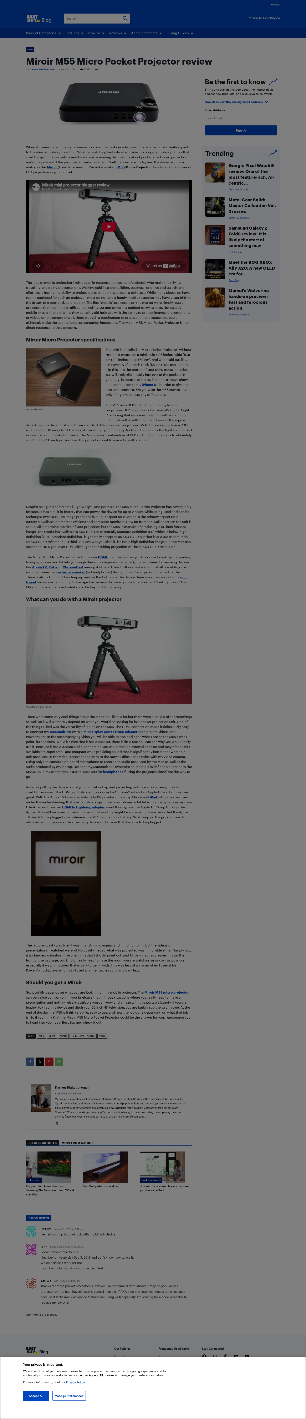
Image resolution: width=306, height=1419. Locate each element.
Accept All (36, 1396)
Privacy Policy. (75, 1382)
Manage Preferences (69, 1396)
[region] (153, 1388)
